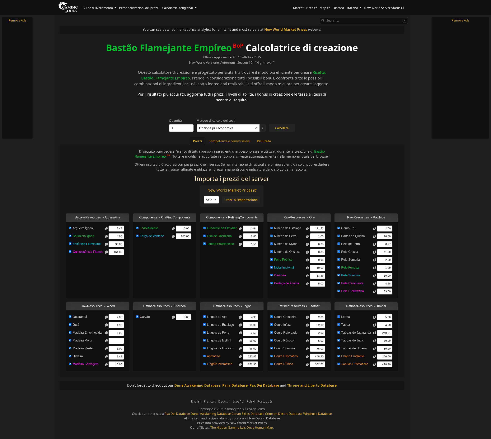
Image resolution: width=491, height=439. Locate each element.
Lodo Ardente (149, 228)
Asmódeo (213, 356)
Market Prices (303, 8)
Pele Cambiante (352, 283)
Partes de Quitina (353, 236)
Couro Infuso (283, 324)
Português (265, 401)
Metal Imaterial (284, 267)
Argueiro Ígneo (83, 228)
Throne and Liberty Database (312, 385)
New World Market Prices (285, 29)
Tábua (345, 324)
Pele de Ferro (350, 244)
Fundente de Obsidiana (222, 228)
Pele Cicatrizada (352, 291)
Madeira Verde (83, 348)
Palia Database (235, 385)
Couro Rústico (284, 340)
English (196, 401)
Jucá (76, 324)
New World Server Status (382, 8)
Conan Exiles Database (247, 414)
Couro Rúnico (283, 364)
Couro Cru (348, 228)
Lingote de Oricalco (220, 348)
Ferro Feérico (283, 259)
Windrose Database (317, 414)
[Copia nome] (106, 229)
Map (323, 8)
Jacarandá (80, 316)
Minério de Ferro (285, 236)
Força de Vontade (152, 236)
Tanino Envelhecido (220, 244)
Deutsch (224, 401)
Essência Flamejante (87, 244)
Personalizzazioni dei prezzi (139, 8)
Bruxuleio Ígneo (83, 236)
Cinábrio (280, 275)
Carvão (145, 316)
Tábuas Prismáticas (354, 364)
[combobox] (364, 20)
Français (210, 401)
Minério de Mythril (286, 244)
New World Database (264, 418)
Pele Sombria (350, 259)
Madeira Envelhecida (87, 332)
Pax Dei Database (264, 385)
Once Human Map (259, 427)
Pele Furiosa (350, 267)
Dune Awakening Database (197, 385)
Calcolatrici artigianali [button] (178, 8)
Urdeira (78, 356)
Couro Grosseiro (285, 316)
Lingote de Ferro (218, 332)
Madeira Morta (82, 340)
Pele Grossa (349, 251)
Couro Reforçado (285, 332)
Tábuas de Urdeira (354, 348)
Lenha (345, 316)
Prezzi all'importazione (241, 200)
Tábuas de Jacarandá (356, 332)
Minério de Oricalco (287, 251)
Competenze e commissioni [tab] (229, 141)
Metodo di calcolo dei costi (216, 120)
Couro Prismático (286, 356)
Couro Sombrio (284, 348)
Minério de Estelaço (287, 228)
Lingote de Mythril (219, 340)
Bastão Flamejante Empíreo (169, 47)
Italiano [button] (353, 8)
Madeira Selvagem (85, 364)
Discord (338, 8)
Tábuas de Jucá (352, 340)
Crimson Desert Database (283, 414)
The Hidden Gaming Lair (227, 427)
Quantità (175, 120)
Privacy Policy (255, 409)
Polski (250, 401)
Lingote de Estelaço (220, 324)
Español (238, 401)
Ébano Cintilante (352, 356)
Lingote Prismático (219, 364)
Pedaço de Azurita (286, 283)
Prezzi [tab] (197, 141)
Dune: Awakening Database (211, 414)
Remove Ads (17, 20)
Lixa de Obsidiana (219, 236)
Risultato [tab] (264, 141)
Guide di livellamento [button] (98, 8)
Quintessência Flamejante (88, 251)
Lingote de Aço (217, 316)
